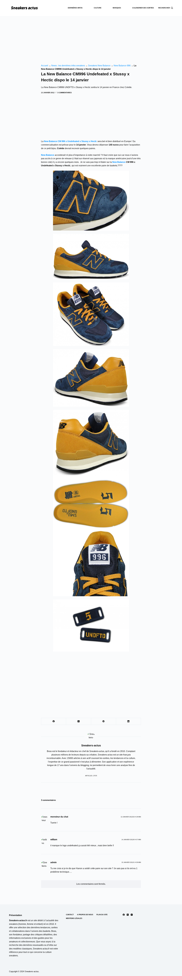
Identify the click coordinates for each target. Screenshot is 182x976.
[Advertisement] (91, 36)
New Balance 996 (122, 65)
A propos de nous (85, 915)
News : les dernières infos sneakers (68, 65)
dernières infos (75, 8)
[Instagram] (132, 915)
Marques (117, 8)
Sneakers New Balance (99, 65)
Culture (97, 8)
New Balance (47, 155)
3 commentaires (64, 93)
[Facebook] (53, 721)
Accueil (44, 65)
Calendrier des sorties (143, 8)
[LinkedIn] (128, 721)
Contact (70, 915)
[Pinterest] (103, 721)
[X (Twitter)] (78, 721)
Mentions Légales (74, 918)
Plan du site (102, 915)
